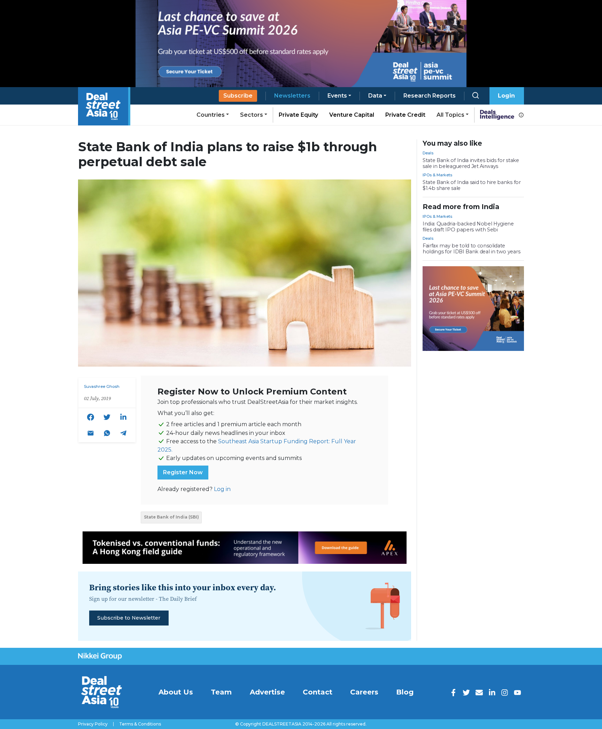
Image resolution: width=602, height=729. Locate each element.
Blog (405, 692)
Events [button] (337, 95)
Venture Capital (351, 115)
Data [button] (375, 95)
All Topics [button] (450, 115)
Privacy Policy (93, 724)
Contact (317, 692)
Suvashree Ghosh (101, 386)
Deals (428, 153)
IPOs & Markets (437, 174)
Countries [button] (210, 115)
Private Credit (405, 115)
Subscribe (238, 95)
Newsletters (292, 95)
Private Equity (298, 115)
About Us (176, 692)
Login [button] (506, 95)
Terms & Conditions (140, 724)
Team (221, 692)
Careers (364, 692)
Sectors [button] (251, 115)
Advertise (267, 692)
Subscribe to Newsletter (128, 618)
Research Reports (429, 95)
